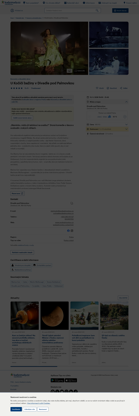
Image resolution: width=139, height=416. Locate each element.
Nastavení (43, 409)
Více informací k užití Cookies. (38, 403)
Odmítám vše (29, 409)
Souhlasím (16, 409)
